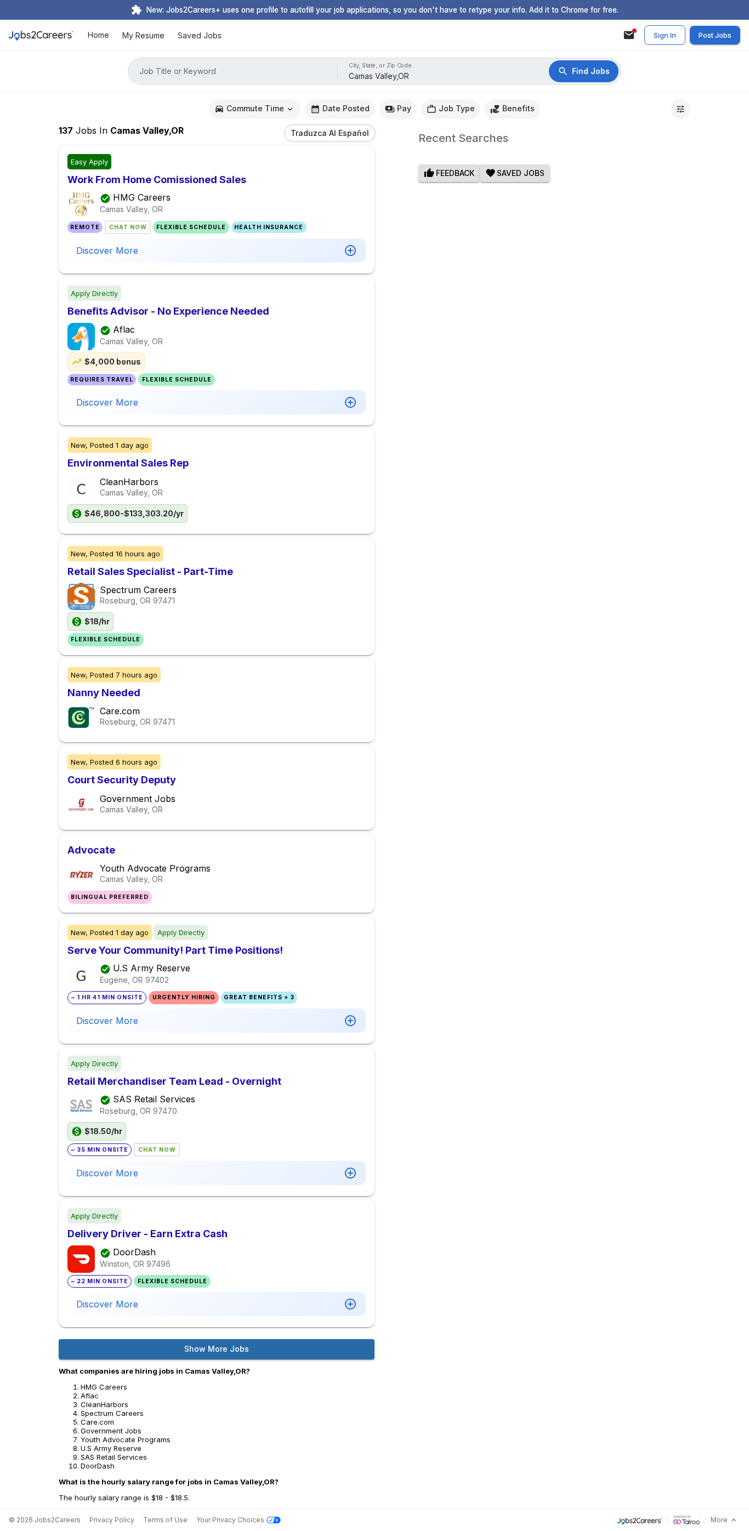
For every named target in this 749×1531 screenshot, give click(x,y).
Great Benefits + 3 (259, 997)
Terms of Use (165, 1520)
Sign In (665, 35)
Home (98, 35)
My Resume (143, 35)
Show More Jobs (216, 1348)
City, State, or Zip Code (380, 65)
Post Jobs (715, 35)
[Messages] (629, 35)
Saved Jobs (200, 35)
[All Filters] (680, 109)
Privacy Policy (111, 1520)
